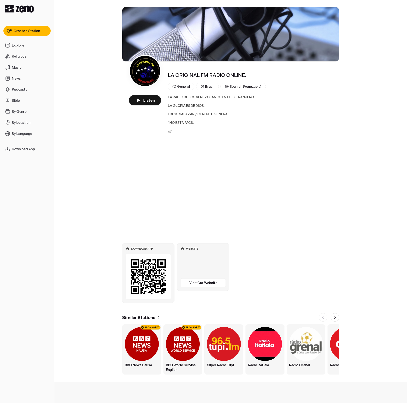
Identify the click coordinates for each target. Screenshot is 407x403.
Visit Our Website (203, 283)
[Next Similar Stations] (335, 317)
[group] (230, 349)
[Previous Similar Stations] (323, 317)
